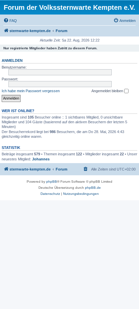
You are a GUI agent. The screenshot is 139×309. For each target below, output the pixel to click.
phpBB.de (93, 187)
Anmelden (12, 60)
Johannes (41, 159)
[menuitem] (10, 21)
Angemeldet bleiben (107, 91)
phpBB (51, 181)
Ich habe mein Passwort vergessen (31, 91)
